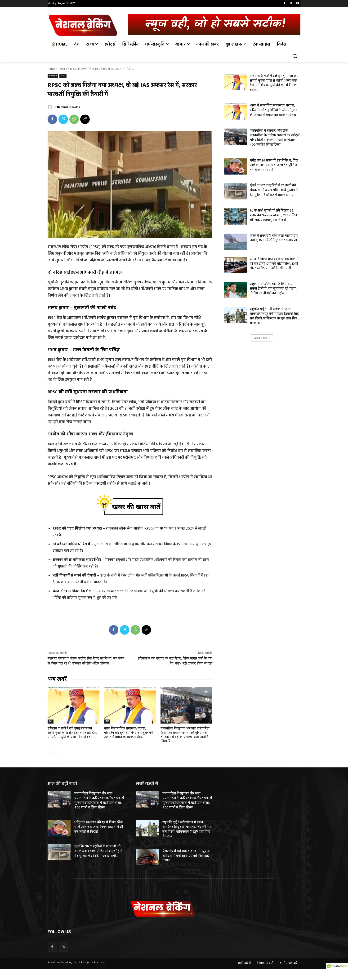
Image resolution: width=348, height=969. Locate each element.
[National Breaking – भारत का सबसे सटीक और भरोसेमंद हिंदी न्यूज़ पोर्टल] (85, 25)
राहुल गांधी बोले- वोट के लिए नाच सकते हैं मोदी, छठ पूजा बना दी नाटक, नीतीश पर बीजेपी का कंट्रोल (273, 288)
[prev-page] (51, 753)
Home (51, 69)
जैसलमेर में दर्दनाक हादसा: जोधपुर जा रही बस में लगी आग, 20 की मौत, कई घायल (186, 856)
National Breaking (68, 107)
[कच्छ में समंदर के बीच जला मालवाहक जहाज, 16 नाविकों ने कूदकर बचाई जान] (235, 242)
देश (50, 721)
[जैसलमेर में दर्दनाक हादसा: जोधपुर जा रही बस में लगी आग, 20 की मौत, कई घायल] (147, 857)
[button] (294, 56)
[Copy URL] (85, 119)
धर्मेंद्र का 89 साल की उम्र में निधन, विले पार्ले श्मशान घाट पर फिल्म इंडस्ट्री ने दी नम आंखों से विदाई (274, 165)
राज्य (63, 76)
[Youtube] (297, 3)
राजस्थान (62, 69)
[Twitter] (291, 3)
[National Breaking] (51, 107)
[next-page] (58, 753)
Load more (260, 338)
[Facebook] (284, 3)
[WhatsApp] (74, 119)
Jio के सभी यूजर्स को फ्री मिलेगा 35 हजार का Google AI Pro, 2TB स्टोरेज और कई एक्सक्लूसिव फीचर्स (273, 215)
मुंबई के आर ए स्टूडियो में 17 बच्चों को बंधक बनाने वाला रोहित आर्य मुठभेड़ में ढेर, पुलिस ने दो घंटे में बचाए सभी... (274, 190)
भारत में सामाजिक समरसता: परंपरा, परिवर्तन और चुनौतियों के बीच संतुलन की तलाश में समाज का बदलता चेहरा (128, 733)
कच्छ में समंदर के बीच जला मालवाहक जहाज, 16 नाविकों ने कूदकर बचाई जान (274, 238)
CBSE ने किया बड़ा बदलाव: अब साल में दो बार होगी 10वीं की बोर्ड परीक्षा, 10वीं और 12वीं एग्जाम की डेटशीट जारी (274, 263)
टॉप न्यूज (166, 721)
